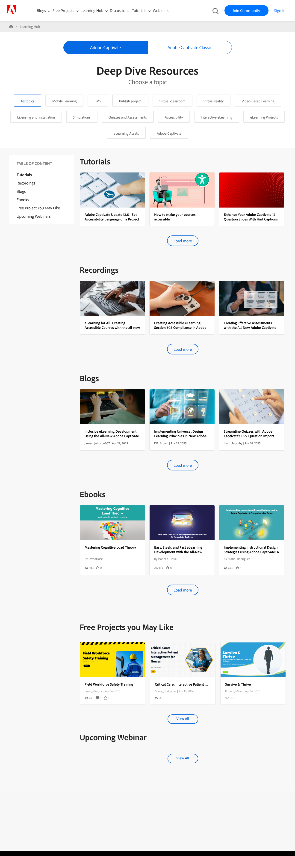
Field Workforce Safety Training (109, 684)
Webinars (160, 10)
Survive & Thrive (238, 684)
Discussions (119, 10)
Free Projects (63, 10)
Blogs (41, 10)
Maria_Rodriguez (165, 691)
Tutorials (139, 10)
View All (182, 718)
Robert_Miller (233, 691)
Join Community (246, 10)
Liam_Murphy (94, 691)
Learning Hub (92, 10)
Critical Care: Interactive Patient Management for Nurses (198, 684)
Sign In (280, 10)
